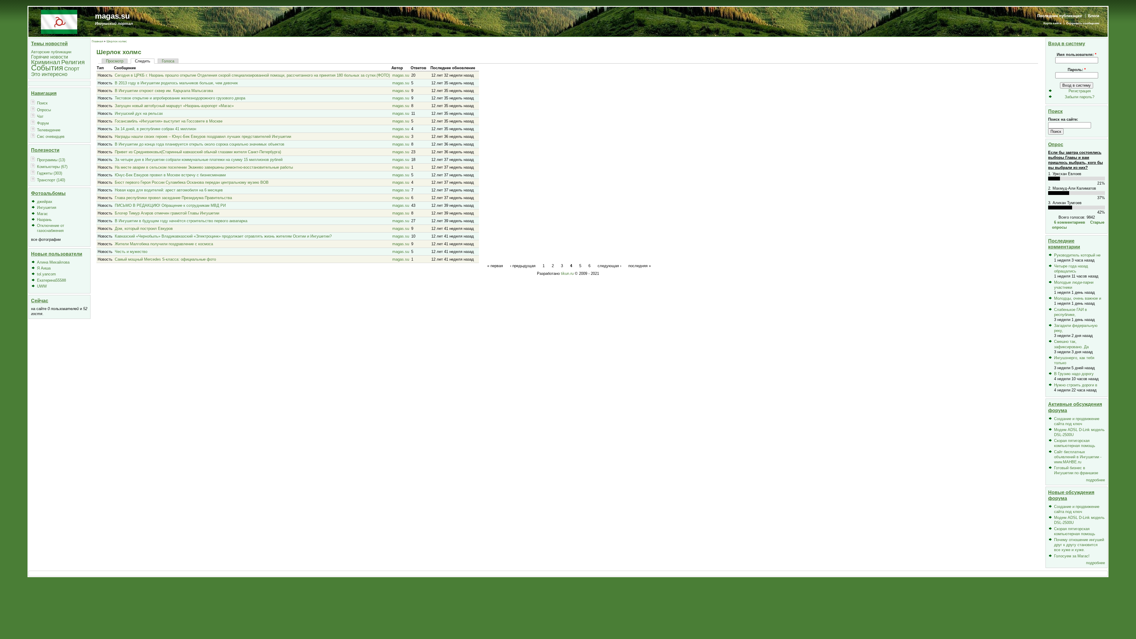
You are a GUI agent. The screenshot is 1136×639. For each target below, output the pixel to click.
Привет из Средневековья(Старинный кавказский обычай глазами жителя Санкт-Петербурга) (198, 152)
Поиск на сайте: (1063, 119)
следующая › (609, 265)
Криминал (45, 62)
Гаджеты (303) (49, 173)
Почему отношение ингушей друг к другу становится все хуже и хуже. (1079, 545)
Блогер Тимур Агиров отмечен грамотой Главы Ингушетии (167, 213)
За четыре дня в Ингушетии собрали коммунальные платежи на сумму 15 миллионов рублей (199, 159)
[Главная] (59, 21)
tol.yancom (46, 274)
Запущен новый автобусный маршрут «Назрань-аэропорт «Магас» (174, 106)
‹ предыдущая (522, 265)
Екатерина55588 (51, 280)
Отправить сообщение (1083, 23)
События (47, 67)
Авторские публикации (51, 52)
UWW (42, 286)
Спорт (71, 68)
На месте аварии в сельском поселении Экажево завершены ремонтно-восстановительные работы (204, 167)
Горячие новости (49, 56)
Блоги (1093, 16)
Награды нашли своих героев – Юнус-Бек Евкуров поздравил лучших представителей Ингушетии (203, 136)
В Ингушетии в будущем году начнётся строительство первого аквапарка (181, 221)
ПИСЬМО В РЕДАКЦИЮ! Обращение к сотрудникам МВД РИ (170, 205)
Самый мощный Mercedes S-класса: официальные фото (165, 259)
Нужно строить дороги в (1075, 385)
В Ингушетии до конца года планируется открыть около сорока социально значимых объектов (199, 144)
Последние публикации (1059, 16)
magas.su (112, 16)
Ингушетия (46, 207)
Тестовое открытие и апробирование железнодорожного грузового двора (180, 98)
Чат (40, 116)
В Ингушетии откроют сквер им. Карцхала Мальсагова (164, 90)
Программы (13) (51, 160)
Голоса (168, 61)
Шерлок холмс (116, 41)
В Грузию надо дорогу (1074, 374)
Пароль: (1077, 69)
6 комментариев (1069, 222)
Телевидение (48, 130)
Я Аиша (44, 268)
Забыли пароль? (1079, 97)
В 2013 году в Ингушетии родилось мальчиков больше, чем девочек (176, 83)
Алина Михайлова (53, 262)
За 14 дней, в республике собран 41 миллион (155, 129)
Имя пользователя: (1076, 54)
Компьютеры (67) (52, 166)
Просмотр (114, 61)
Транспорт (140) (51, 180)
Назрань (44, 219)
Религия (73, 62)
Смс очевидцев (50, 136)
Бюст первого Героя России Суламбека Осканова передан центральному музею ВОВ (192, 182)
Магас (42, 214)
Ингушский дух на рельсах (139, 113)
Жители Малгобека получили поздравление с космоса (164, 244)
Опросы (44, 110)
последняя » (639, 265)
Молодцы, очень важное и (1077, 298)
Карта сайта (1052, 23)
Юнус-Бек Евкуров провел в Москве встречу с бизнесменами (170, 175)
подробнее (1095, 480)
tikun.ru (567, 273)
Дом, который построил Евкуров (144, 228)
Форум (43, 123)
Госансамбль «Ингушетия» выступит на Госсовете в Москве (168, 121)
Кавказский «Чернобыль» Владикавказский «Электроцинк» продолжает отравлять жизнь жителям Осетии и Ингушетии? (223, 236)
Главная (97, 41)
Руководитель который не (1077, 255)
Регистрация (1080, 91)
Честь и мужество (131, 251)
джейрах (44, 201)
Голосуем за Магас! (1072, 556)
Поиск (42, 103)
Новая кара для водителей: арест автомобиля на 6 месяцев (169, 190)
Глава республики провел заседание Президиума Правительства (173, 198)
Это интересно (49, 74)
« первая (495, 265)
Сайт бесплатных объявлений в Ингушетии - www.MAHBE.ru (1077, 457)
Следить (142, 61)
